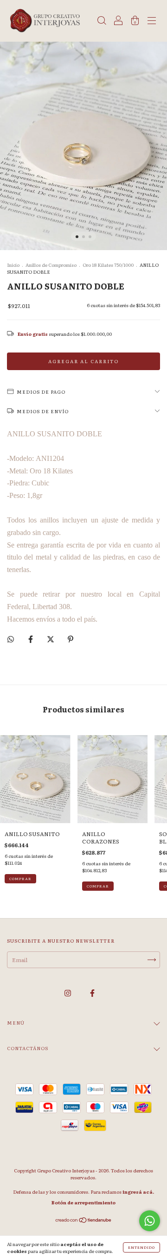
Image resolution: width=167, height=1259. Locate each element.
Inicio (13, 264)
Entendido (141, 1247)
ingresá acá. (138, 1191)
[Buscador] (101, 22)
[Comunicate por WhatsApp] (149, 1220)
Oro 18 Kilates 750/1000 (108, 264)
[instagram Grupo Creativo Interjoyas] (68, 992)
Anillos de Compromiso (51, 264)
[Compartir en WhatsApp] (10, 639)
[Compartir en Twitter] (51, 639)
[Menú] (151, 22)
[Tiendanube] (84, 1221)
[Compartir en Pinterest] (70, 639)
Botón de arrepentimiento (83, 1202)
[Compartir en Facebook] (31, 639)
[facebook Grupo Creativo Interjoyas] (92, 992)
